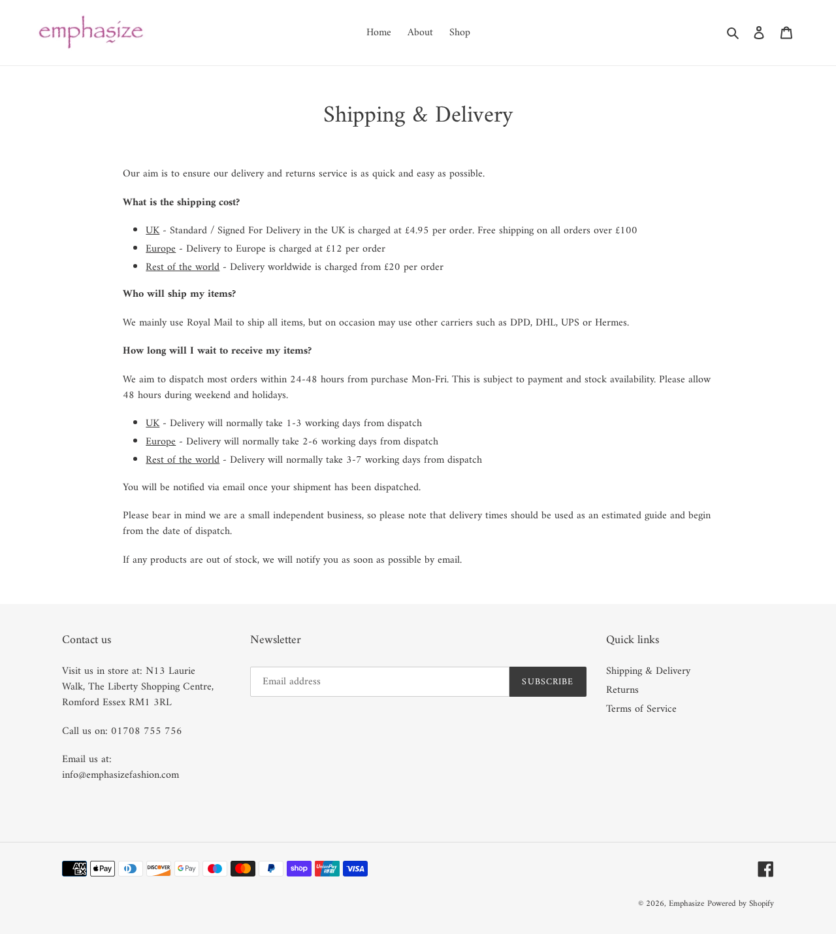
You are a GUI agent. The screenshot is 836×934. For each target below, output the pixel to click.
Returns (622, 690)
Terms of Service (641, 709)
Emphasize (686, 903)
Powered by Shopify (740, 903)
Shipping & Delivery (648, 671)
